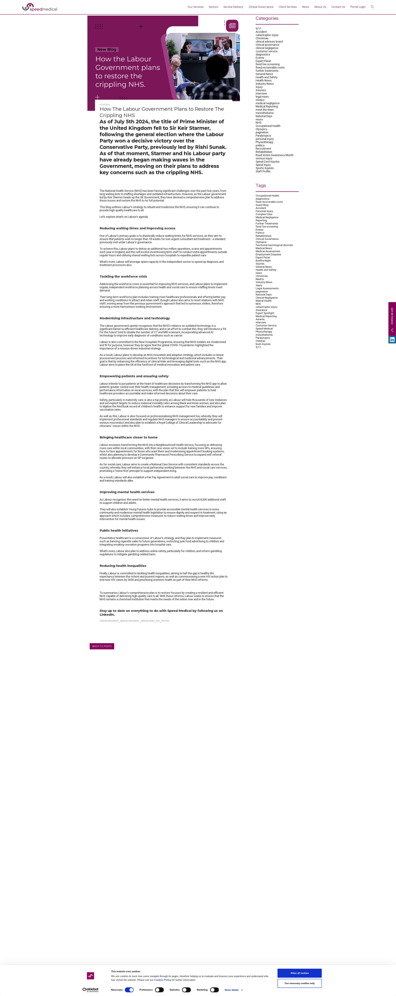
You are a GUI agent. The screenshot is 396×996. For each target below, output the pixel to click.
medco (260, 100)
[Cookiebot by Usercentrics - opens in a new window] (90, 990)
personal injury (265, 138)
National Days (264, 116)
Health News (264, 80)
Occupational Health (268, 125)
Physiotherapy (264, 142)
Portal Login (358, 6)
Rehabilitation (264, 151)
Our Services (195, 6)
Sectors (213, 6)
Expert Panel (263, 61)
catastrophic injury (267, 35)
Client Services (288, 6)
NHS (158, 621)
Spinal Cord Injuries (268, 161)
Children (260, 340)
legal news (262, 96)
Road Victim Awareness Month (274, 155)
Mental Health (264, 300)
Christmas (262, 38)
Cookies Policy (162, 980)
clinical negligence (267, 48)
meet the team (265, 109)
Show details (232, 990)
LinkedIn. (107, 614)
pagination (262, 132)
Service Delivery (233, 6)
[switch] (159, 989)
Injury (259, 87)
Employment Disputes (268, 254)
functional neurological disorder (274, 245)
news (259, 272)
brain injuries (263, 344)
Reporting (261, 220)
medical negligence (268, 103)
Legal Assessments (267, 288)
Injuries (260, 263)
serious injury (264, 158)
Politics (165, 621)
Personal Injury (264, 211)
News (305, 6)
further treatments (267, 70)
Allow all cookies (300, 973)
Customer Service (266, 325)
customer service (267, 51)
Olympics (261, 129)
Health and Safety (267, 77)
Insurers (261, 90)
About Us (320, 6)
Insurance (261, 310)
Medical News (147, 621)
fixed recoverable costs (270, 67)
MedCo (260, 279)
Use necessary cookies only (300, 983)
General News (264, 74)
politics (260, 145)
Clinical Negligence (109, 621)
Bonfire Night (263, 260)
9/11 (258, 28)
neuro (259, 119)
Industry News (265, 83)
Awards (260, 319)
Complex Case (264, 214)
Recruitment (263, 148)
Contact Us (338, 6)
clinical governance (267, 44)
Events (260, 57)
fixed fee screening (268, 64)
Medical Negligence (129, 621)
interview (261, 93)
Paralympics (263, 135)
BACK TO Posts (102, 646)
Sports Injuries (265, 168)
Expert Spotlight (265, 313)
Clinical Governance (261, 6)
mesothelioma (264, 113)
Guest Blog (262, 204)
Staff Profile (263, 171)
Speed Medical (264, 328)
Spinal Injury (263, 164)
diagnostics (263, 54)
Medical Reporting (267, 106)
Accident (261, 31)
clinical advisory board (269, 41)
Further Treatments (267, 223)
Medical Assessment (268, 251)
